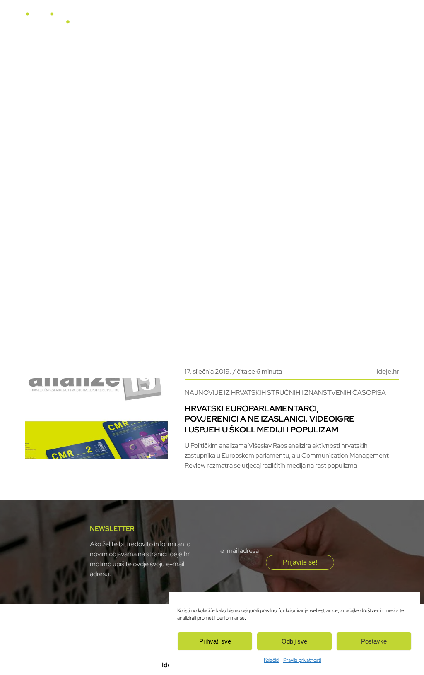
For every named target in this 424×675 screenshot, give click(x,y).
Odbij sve (294, 641)
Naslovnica (165, 21)
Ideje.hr (387, 371)
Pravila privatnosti (302, 660)
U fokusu (205, 21)
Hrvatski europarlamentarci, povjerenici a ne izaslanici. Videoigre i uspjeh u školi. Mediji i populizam (269, 419)
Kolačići (271, 660)
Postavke (374, 641)
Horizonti (242, 21)
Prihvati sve (215, 641)
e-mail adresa (239, 550)
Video (276, 21)
